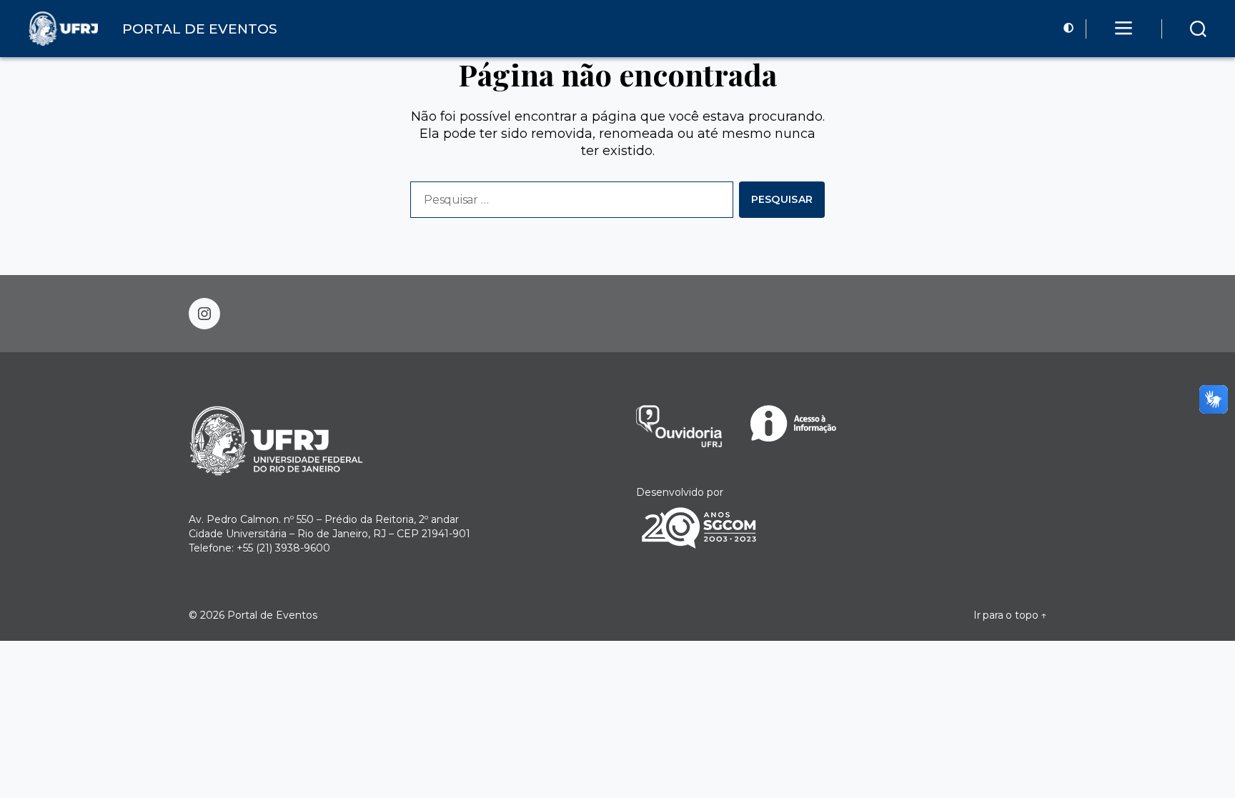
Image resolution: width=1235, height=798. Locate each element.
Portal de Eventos (272, 615)
